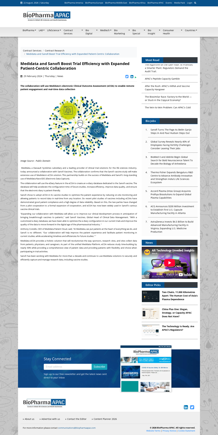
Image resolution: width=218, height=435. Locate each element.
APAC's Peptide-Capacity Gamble (162, 66)
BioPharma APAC (155, 2)
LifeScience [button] (53, 30)
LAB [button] (41, 30)
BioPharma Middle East (116, 2)
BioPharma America (73, 2)
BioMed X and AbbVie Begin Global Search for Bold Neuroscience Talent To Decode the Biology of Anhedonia (172, 160)
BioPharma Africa (137, 2)
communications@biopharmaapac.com (77, 427)
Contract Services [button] (68, 32)
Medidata (25, 167)
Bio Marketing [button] (119, 32)
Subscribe (99, 366)
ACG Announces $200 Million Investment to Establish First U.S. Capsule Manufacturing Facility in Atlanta (172, 210)
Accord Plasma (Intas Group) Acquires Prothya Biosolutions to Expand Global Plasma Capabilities (171, 194)
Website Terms (153, 430)
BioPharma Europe (94, 2)
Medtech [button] (105, 30)
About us (29, 418)
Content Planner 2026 (105, 418)
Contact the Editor (76, 418)
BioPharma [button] (28, 30)
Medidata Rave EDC (36, 178)
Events (169, 2)
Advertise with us (50, 418)
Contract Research (54, 50)
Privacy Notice (169, 430)
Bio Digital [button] (89, 32)
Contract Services (32, 50)
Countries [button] (190, 30)
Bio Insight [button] (151, 32)
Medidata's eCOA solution (49, 175)
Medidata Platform (91, 244)
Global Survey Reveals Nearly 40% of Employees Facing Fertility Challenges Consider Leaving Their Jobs (171, 145)
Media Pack (179, 2)
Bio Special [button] (136, 32)
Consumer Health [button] (168, 32)
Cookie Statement (186, 430)
